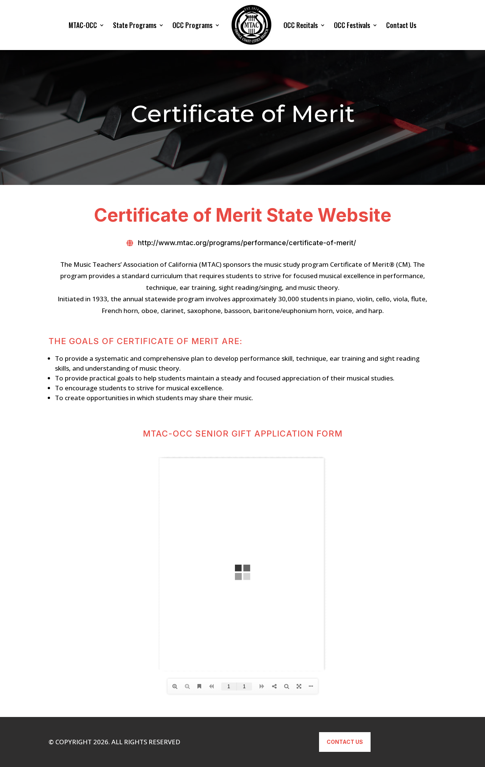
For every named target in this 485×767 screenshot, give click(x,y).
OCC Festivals (352, 25)
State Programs (134, 25)
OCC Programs (192, 25)
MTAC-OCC (83, 25)
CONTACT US (345, 742)
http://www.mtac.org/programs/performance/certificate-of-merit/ (247, 243)
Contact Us (401, 25)
